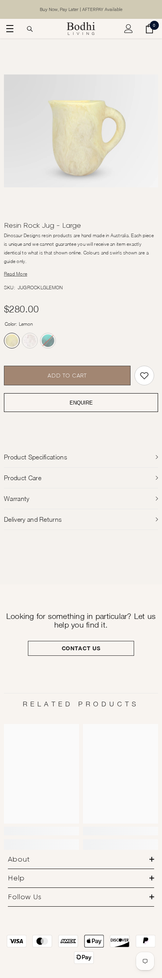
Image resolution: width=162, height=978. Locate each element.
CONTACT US (81, 648)
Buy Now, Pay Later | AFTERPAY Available (81, 9)
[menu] (8, 28)
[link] (41, 831)
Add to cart (67, 375)
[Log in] (128, 28)
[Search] (29, 29)
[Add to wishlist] (144, 375)
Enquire (81, 403)
